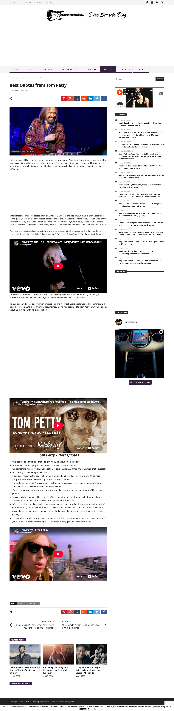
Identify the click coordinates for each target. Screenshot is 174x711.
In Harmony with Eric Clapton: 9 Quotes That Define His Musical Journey (25, 670)
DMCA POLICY (29, 3)
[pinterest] (64, 98)
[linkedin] (90, 98)
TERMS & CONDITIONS (45, 3)
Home (12, 78)
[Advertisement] (87, 46)
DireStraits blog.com (34, 702)
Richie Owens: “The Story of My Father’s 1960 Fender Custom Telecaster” (35, 624)
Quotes (18, 78)
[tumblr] (77, 98)
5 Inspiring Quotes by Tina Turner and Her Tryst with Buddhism (55, 670)
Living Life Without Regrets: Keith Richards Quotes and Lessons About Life (89, 670)
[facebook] (104, 98)
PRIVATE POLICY (16, 3)
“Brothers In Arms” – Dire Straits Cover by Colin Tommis (81, 624)
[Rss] (156, 2)
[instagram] (151, 2)
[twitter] (97, 98)
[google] (70, 98)
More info (92, 709)
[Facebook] (146, 2)
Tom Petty (33, 603)
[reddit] (84, 98)
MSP (72, 702)
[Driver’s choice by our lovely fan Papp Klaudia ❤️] (139, 353)
